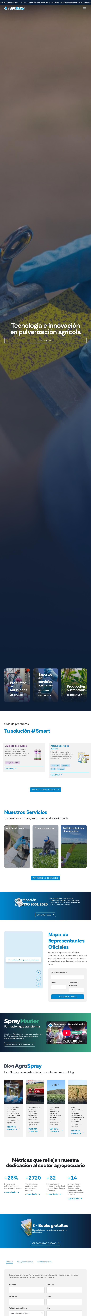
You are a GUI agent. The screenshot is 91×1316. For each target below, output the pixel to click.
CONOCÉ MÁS (10, 1192)
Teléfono (13, 1296)
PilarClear (55, 772)
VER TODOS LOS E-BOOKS (44, 1243)
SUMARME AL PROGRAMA (18, 1044)
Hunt (53, 768)
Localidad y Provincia (74, 984)
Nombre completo (59, 972)
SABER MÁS (9, 779)
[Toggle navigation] (84, 8)
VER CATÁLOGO (16, 695)
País (48, 1308)
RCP (18, 763)
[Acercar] (38, 972)
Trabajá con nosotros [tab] (25, 1262)
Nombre (12, 1284)
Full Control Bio (11, 769)
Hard (22, 769)
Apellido (50, 1284)
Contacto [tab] (9, 1262)
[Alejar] (38, 978)
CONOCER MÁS (73, 695)
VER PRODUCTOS (45, 341)
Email (53, 982)
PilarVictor (62, 768)
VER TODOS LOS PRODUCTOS (45, 789)
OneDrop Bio (21, 773)
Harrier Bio (10, 763)
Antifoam (9, 773)
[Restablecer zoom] (38, 984)
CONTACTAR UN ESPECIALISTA (44, 692)
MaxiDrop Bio (11, 766)
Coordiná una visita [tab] (44, 1262)
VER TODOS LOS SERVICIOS (45, 878)
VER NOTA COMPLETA (12, 1128)
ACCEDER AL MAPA (68, 996)
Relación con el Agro (18, 1308)
